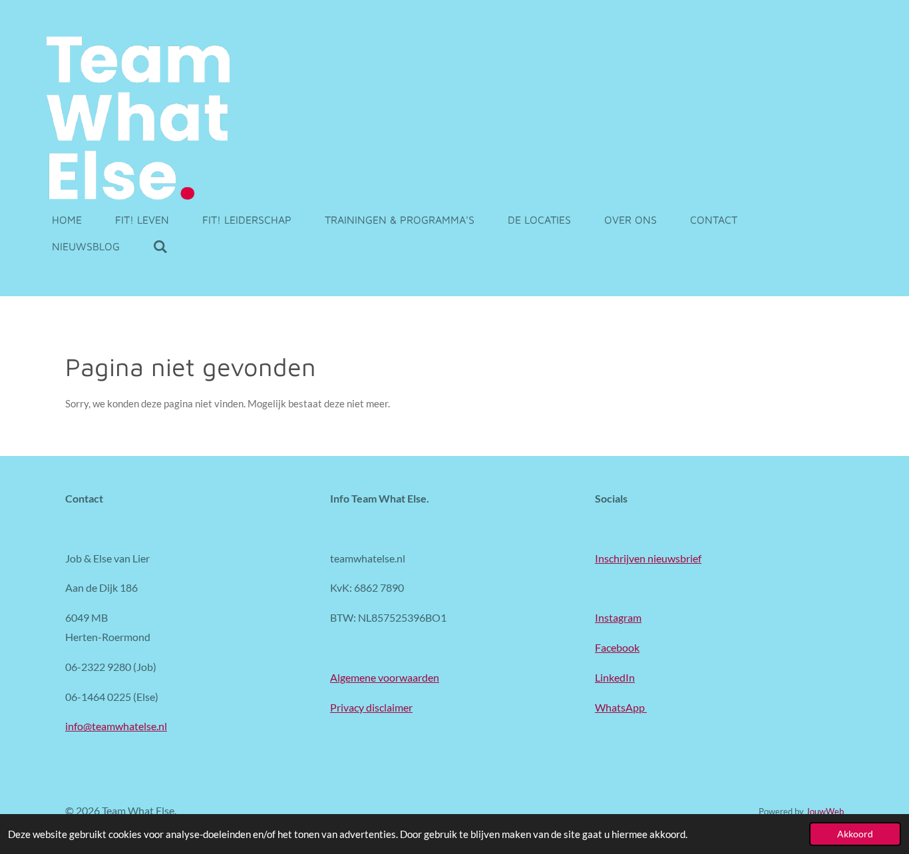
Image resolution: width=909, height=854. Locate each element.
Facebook (617, 647)
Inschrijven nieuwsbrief (648, 558)
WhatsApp (621, 707)
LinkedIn (615, 677)
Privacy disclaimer (371, 707)
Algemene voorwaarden (384, 677)
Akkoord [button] (855, 834)
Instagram (618, 617)
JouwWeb (825, 811)
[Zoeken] (160, 246)
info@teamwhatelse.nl (116, 726)
